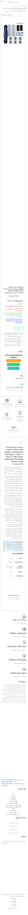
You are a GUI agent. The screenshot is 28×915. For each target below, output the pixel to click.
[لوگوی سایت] (13, 2)
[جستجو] (5, 2)
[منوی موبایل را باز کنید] (25, 2)
